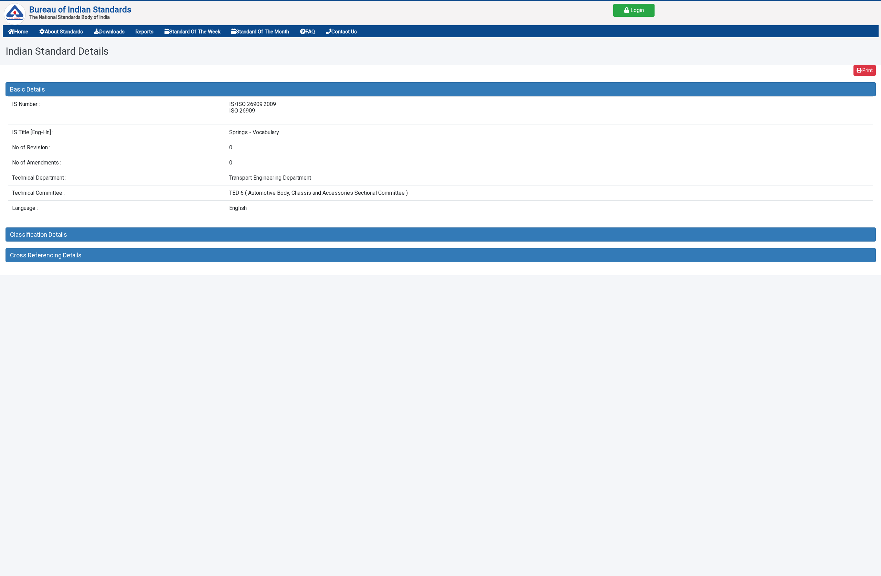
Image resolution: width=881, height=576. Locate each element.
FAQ (310, 32)
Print (867, 70)
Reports (144, 32)
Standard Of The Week (194, 32)
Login (636, 10)
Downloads (112, 32)
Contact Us (344, 32)
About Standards (64, 32)
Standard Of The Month (262, 32)
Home (21, 32)
